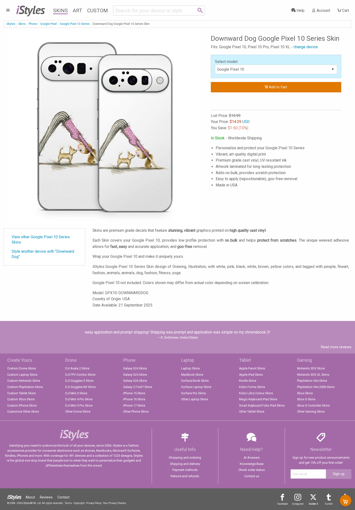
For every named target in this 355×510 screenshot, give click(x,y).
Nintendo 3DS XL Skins (313, 374)
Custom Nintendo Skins (23, 380)
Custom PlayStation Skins (25, 387)
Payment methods (185, 470)
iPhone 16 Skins (134, 399)
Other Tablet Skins (251, 411)
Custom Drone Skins (21, 368)
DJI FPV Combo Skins (80, 374)
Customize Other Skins (23, 411)
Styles (30, 9)
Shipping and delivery (185, 464)
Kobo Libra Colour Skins (256, 393)
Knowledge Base (251, 464)
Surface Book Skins (195, 380)
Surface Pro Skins (193, 393)
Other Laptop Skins (194, 399)
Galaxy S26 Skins (135, 380)
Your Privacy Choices (114, 503)
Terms (68, 503)
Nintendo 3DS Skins (311, 368)
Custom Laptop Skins (22, 374)
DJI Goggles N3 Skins (80, 387)
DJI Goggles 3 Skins (79, 380)
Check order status (251, 470)
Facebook (282, 504)
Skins (60, 11)
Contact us (251, 476)
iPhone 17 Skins (134, 405)
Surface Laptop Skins (196, 387)
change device (305, 47)
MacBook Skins (192, 374)
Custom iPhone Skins (22, 405)
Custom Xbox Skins (21, 399)
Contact (63, 497)
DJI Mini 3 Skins (76, 393)
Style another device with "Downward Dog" (43, 254)
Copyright (79, 503)
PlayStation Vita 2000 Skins (315, 387)
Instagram (298, 504)
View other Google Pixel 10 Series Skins (41, 240)
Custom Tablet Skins (21, 393)
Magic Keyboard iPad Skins (258, 399)
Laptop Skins (190, 368)
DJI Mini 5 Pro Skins (78, 405)
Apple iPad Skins (251, 374)
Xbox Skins (305, 393)
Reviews (46, 497)
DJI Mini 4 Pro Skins (78, 399)
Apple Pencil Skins (252, 368)
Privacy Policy (93, 503)
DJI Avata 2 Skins (77, 368)
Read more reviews (336, 347)
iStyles (10, 24)
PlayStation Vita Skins (312, 380)
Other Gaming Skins (311, 411)
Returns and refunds (185, 476)
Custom (97, 11)
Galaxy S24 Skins (135, 368)
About (30, 497)
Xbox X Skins (306, 399)
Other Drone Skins (77, 411)
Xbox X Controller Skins (313, 405)
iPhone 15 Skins (134, 393)
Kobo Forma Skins (252, 387)
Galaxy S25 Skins (135, 374)
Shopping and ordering (185, 457)
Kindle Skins (247, 380)
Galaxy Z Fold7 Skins (137, 387)
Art (77, 11)
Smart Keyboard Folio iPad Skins (261, 405)
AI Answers (252, 457)
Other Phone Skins (136, 411)
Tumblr (329, 504)
